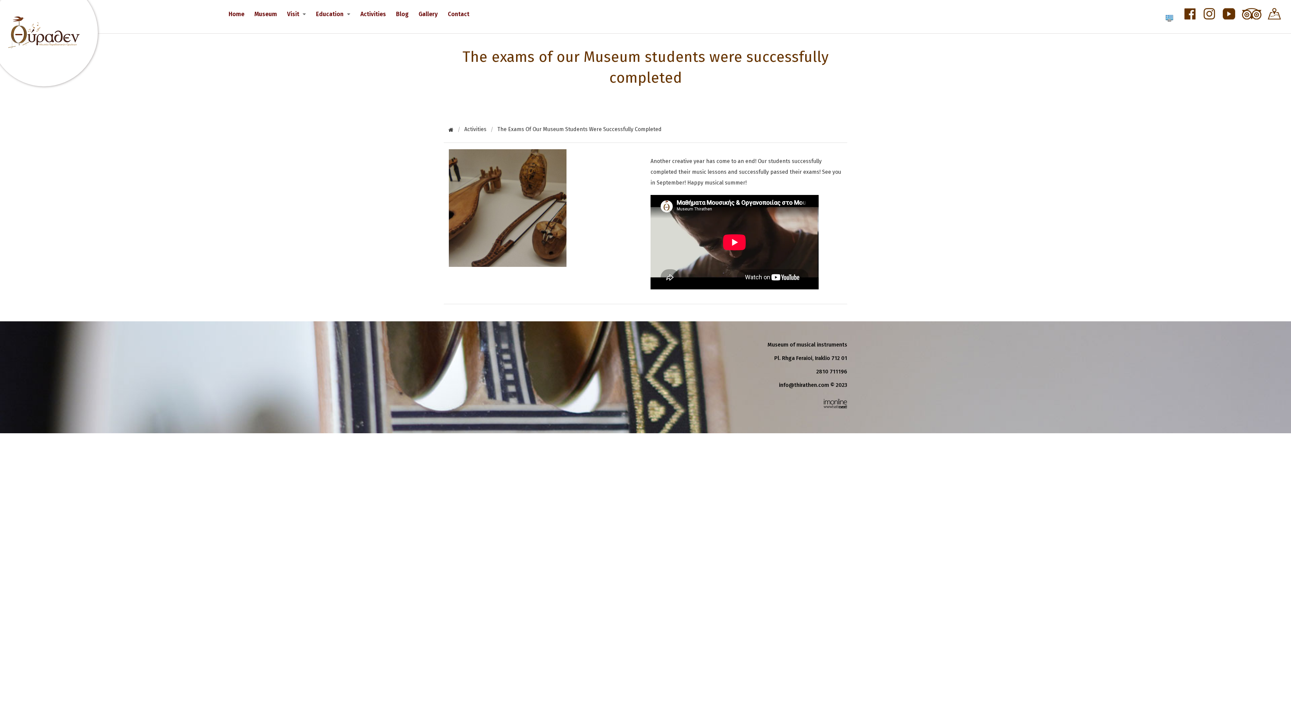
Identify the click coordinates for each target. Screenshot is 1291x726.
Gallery (428, 14)
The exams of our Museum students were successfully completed (579, 129)
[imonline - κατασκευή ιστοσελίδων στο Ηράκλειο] (835, 403)
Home (236, 14)
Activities (373, 14)
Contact (458, 14)
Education (330, 14)
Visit (293, 14)
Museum (266, 14)
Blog (402, 14)
